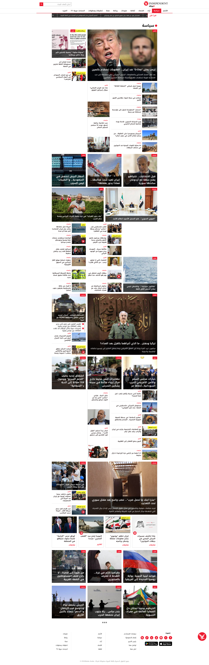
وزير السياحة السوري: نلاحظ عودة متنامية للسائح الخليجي (128, 122)
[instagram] (161, 637)
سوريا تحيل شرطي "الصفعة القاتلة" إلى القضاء (127, 87)
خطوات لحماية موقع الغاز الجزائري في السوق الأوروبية (61, 262)
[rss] (142, 637)
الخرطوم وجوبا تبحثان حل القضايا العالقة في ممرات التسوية (140, 612)
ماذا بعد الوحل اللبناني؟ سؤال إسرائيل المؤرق (99, 89)
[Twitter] (165, 637)
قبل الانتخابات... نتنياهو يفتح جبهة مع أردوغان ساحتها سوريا (141, 180)
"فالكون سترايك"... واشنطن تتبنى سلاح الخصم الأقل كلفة (141, 287)
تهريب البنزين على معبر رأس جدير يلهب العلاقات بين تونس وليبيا (68, 325)
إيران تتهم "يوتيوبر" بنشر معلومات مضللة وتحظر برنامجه (119, 539)
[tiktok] (147, 637)
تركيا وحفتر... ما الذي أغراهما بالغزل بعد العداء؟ (127, 343)
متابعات (68, 59)
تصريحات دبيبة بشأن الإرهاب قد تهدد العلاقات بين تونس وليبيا (67, 329)
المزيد (64, 10)
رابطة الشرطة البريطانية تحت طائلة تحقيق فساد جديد (61, 275)
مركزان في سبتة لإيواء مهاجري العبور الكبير (126, 99)
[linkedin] (151, 637)
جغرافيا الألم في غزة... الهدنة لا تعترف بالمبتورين (107, 576)
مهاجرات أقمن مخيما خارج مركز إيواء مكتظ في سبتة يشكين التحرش (104, 382)
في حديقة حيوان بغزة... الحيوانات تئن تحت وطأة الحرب (70, 485)
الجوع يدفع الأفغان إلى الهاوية (129, 441)
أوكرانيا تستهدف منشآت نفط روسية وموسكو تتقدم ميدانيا (61, 240)
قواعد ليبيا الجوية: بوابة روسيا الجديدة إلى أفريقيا (140, 577)
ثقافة (132, 10)
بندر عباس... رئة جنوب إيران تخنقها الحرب (107, 613)
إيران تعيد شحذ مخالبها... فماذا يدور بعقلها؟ (105, 181)
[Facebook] (170, 637)
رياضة (115, 10)
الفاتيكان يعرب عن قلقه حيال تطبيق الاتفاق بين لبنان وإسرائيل (130, 15)
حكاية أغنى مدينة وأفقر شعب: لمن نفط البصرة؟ (128, 394)
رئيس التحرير (132, 641)
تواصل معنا (132, 645)
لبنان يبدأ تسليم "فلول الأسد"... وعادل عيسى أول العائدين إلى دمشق (99, 432)
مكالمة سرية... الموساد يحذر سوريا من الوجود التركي (97, 251)
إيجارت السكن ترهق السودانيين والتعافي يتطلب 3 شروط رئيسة (62, 351)
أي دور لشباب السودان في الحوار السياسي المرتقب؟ (62, 77)
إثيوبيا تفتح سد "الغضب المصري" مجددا (91, 537)
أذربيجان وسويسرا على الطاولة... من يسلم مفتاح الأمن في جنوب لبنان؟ (127, 134)
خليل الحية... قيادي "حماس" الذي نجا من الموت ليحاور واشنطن (100, 397)
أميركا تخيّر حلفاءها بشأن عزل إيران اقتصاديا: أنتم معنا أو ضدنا (61, 229)
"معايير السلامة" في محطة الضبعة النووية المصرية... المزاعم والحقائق (128, 418)
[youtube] (156, 637)
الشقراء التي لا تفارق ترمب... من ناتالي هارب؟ (97, 261)
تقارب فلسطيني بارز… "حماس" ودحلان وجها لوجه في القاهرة (98, 229)
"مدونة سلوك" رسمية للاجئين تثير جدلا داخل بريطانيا (70, 53)
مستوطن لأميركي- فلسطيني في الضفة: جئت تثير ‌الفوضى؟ (128, 406)
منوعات (124, 10)
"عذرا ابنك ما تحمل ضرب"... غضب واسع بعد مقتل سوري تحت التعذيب (123, 501)
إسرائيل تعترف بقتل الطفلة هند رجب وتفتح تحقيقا (62, 251)
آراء (148, 10)
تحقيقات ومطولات (95, 10)
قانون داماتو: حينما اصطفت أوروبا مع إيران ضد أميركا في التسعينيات (62, 497)
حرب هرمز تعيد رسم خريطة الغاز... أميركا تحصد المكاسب (63, 510)
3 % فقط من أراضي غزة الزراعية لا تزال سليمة (126, 454)
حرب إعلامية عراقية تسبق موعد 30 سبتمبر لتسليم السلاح (99, 125)
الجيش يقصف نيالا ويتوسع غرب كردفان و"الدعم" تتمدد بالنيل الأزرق (71, 610)
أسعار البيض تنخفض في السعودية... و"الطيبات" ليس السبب (70, 180)
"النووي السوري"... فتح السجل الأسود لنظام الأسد (134, 219)
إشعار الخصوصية (131, 637)
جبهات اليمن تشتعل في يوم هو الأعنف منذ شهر (97, 274)
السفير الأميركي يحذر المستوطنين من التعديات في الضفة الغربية (87, 15)
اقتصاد (141, 10)
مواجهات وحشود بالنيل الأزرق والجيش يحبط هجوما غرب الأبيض (97, 240)
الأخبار (165, 10)
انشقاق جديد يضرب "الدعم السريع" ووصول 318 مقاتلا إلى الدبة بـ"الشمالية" (70, 381)
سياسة (156, 10)
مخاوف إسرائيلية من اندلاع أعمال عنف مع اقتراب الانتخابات (98, 288)
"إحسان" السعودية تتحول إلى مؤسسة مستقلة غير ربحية (126, 110)
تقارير (154, 31)
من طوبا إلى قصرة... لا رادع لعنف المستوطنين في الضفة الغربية (70, 576)
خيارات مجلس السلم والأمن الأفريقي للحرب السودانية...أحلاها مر (142, 382)
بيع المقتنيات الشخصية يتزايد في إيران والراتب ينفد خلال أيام (126, 430)
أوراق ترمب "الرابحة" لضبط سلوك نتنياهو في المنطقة (66, 539)
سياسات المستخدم (130, 633)
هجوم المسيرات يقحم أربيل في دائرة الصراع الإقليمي (63, 338)
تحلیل (154, 358)
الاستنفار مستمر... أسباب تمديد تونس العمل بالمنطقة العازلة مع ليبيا (70, 318)
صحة (108, 10)
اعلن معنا (133, 649)
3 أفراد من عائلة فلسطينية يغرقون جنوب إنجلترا (62, 288)
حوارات (139, 119)
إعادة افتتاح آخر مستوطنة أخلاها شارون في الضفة (62, 64)
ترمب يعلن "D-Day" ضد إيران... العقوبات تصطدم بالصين (123, 69)
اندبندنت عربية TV (78, 10)
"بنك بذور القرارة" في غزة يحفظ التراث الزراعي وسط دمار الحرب (79, 217)
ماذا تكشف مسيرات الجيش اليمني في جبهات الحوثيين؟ (146, 539)
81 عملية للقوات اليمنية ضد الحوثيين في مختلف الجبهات (127, 146)
